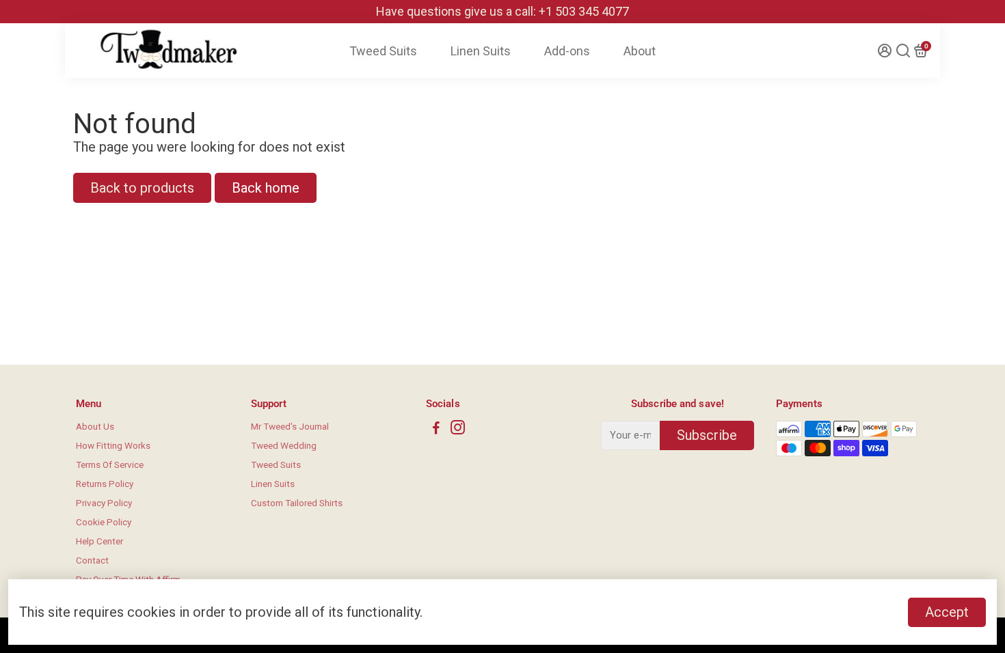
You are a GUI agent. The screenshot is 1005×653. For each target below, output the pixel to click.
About (640, 51)
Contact (92, 560)
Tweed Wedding (284, 445)
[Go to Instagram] (457, 429)
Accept (947, 612)
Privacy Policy (104, 502)
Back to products (142, 188)
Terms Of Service (110, 464)
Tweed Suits (383, 51)
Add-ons (567, 51)
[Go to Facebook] (436, 429)
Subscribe (707, 435)
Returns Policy (104, 483)
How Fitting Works (113, 445)
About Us (95, 426)
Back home (265, 188)
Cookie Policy (103, 521)
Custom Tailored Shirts (297, 502)
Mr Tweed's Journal (290, 426)
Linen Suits (481, 51)
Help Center (99, 541)
